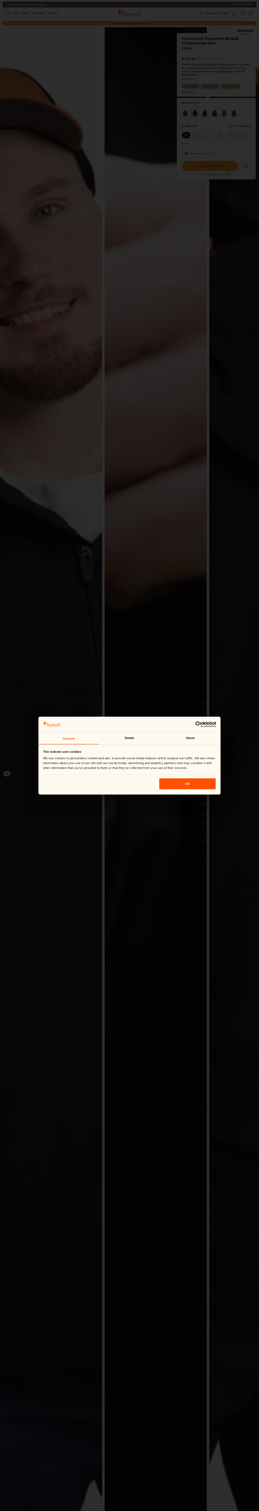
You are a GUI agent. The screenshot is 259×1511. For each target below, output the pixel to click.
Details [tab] (130, 737)
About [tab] (190, 737)
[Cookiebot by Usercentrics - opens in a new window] (198, 724)
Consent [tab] (69, 738)
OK (187, 783)
